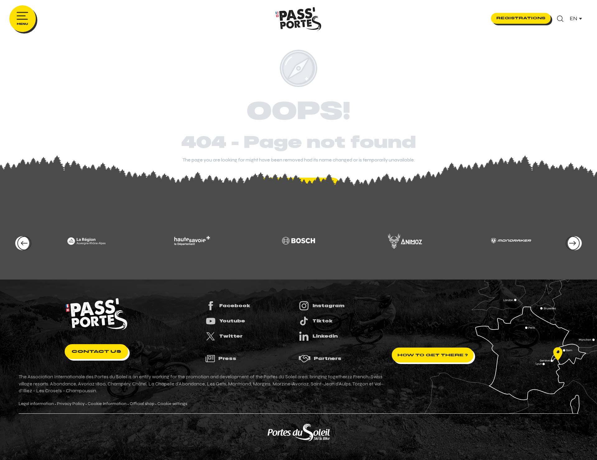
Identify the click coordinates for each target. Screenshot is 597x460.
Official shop (142, 404)
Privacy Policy (71, 404)
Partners (327, 358)
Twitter (231, 336)
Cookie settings (172, 404)
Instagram (328, 305)
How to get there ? (432, 355)
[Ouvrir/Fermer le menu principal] (22, 18)
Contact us (96, 351)
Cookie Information (107, 404)
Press (227, 358)
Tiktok (322, 320)
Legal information (36, 404)
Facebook (234, 305)
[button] (560, 19)
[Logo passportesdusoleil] (96, 314)
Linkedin (325, 336)
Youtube (232, 320)
